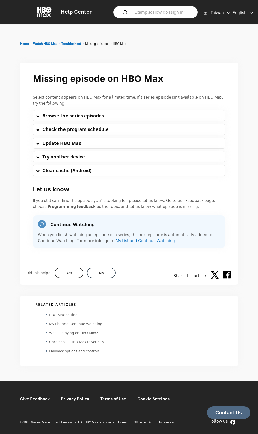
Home (24, 43)
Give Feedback (35, 399)
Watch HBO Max (45, 43)
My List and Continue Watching (145, 240)
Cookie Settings (153, 399)
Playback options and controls (74, 351)
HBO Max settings (64, 314)
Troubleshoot (71, 43)
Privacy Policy (75, 399)
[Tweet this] (216, 275)
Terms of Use (113, 399)
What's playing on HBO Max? (73, 332)
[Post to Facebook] (227, 275)
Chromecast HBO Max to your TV (76, 341)
